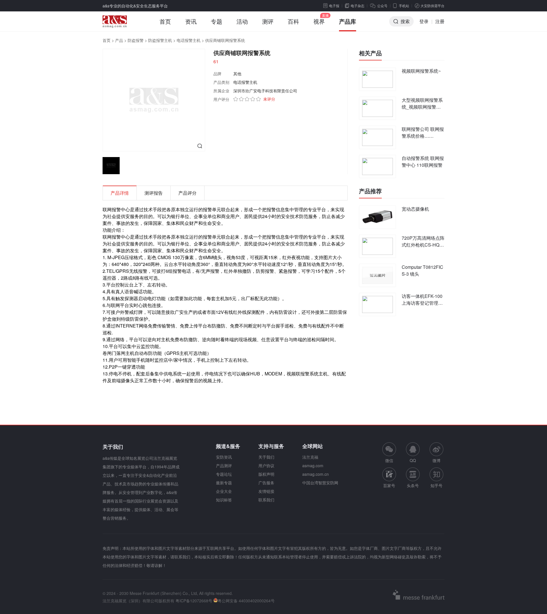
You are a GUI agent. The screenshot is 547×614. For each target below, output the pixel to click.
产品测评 (224, 465)
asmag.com (312, 465)
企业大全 (224, 491)
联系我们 (266, 500)
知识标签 (224, 500)
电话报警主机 (189, 40)
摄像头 (127, 380)
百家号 (389, 485)
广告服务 (266, 482)
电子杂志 (357, 5)
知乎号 (436, 485)
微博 (436, 460)
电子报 (334, 5)
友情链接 (266, 491)
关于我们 (266, 457)
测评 (268, 21)
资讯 (191, 21)
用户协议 (266, 465)
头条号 (413, 485)
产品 (119, 40)
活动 (242, 21)
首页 (165, 21)
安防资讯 (224, 457)
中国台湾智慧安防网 (320, 482)
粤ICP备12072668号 (193, 600)
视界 (319, 21)
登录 (423, 21)
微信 (389, 452)
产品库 (347, 21)
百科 (293, 21)
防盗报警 (136, 40)
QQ (413, 460)
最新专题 (224, 482)
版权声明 (266, 474)
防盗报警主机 (160, 40)
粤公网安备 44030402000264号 (246, 600)
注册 (439, 21)
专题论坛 (224, 474)
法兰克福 (310, 457)
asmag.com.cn (315, 474)
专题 (216, 21)
